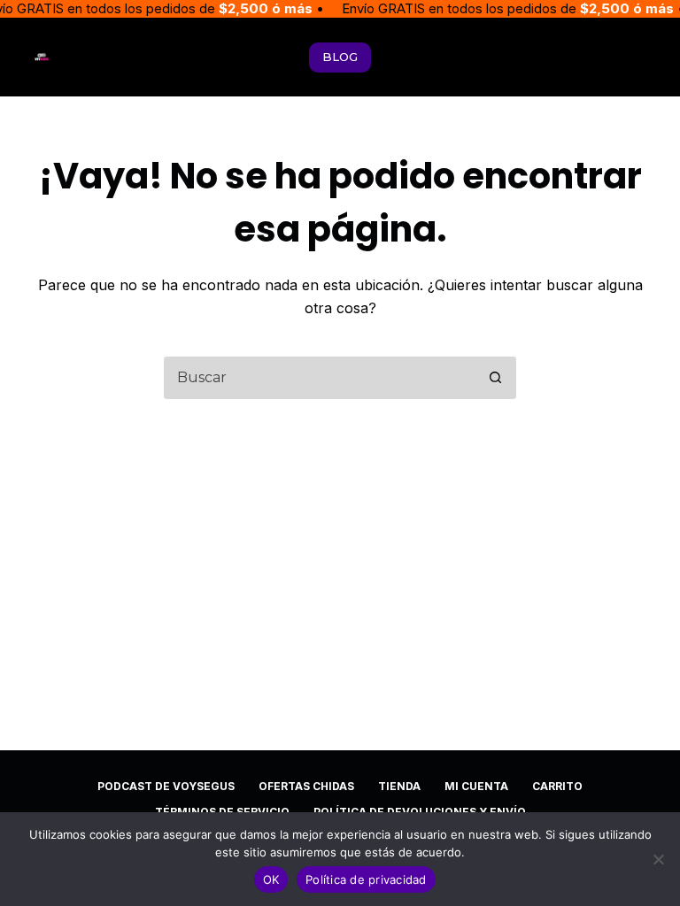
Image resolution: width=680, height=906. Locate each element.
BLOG (340, 57)
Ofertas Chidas (306, 786)
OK (271, 879)
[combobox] (319, 378)
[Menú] (638, 57)
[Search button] (495, 378)
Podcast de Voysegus (166, 786)
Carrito (557, 786)
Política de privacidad (366, 879)
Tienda (399, 786)
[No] (658, 859)
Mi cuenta (476, 786)
